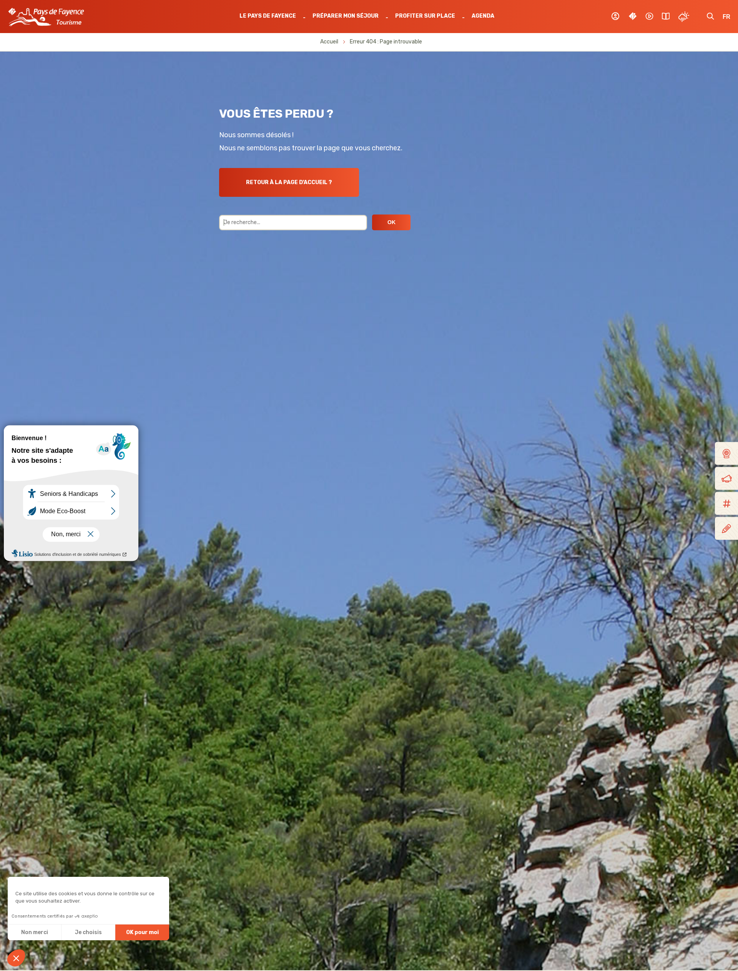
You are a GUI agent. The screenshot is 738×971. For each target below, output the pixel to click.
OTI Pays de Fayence (46, 17)
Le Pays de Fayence (267, 16)
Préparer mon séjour (345, 16)
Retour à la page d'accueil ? (289, 182)
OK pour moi (142, 932)
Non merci (34, 932)
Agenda (483, 16)
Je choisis (88, 932)
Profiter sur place (425, 16)
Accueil (329, 41)
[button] (16, 958)
